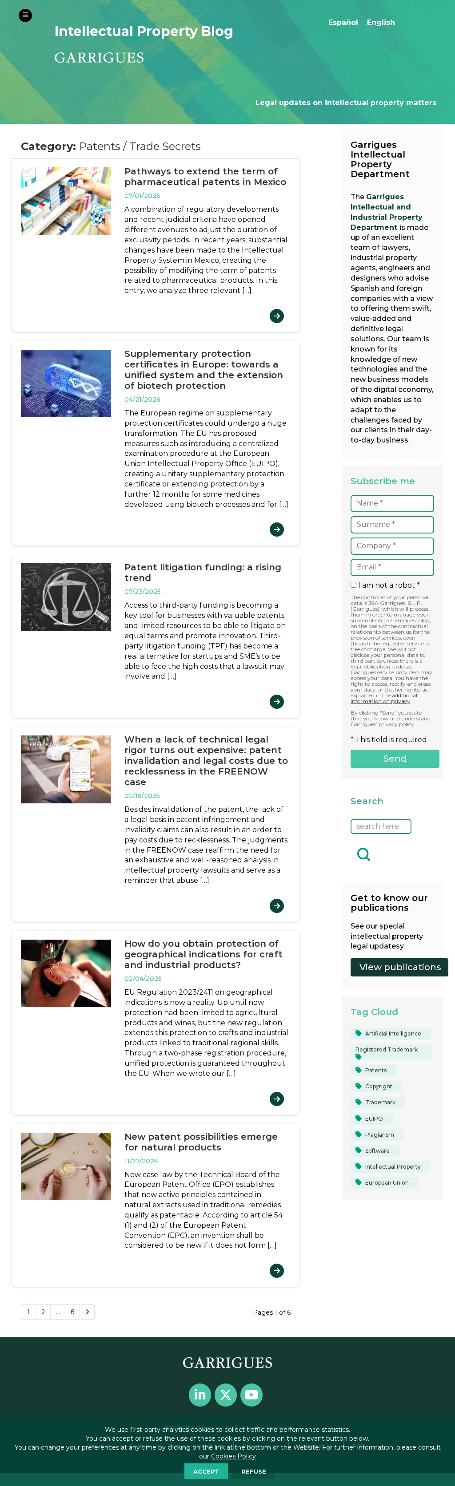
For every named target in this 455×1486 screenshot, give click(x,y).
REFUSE (253, 1471)
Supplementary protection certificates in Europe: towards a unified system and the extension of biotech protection (203, 369)
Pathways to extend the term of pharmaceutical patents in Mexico (205, 176)
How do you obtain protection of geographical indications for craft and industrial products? (203, 954)
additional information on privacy (384, 698)
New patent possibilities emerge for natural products (201, 1142)
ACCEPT (206, 1471)
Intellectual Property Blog (144, 31)
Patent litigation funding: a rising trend (202, 572)
